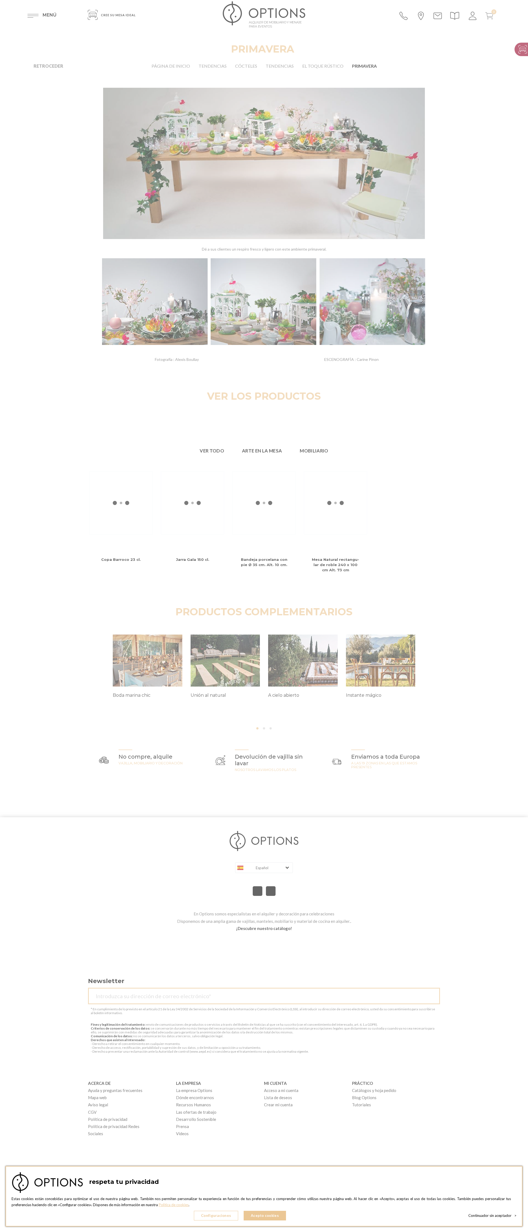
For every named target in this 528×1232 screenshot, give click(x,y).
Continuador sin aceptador (492, 1215)
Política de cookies (174, 1205)
